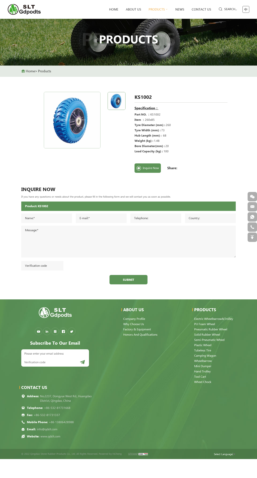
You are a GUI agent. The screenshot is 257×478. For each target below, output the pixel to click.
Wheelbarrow (203, 361)
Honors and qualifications (140, 334)
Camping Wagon (205, 355)
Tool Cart (200, 376)
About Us (133, 9)
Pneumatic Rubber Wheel (210, 329)
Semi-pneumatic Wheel (209, 340)
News (179, 9)
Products (157, 9)
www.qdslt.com (50, 436)
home (113, 9)
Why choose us (133, 324)
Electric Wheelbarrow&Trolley (213, 319)
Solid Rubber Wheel (207, 334)
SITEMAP (133, 453)
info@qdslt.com (47, 429)
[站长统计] (143, 454)
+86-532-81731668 (57, 408)
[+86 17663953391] (252, 217)
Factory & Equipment (137, 329)
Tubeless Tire (202, 350)
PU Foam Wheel (204, 324)
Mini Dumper (202, 366)
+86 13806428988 (61, 422)
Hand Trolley (202, 371)
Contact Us (201, 9)
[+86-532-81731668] (252, 227)
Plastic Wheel (202, 345)
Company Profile (134, 319)
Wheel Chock (202, 382)
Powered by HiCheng (110, 453)
